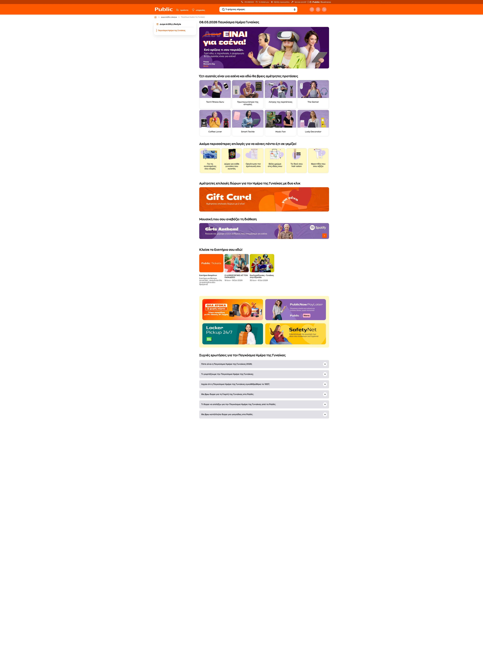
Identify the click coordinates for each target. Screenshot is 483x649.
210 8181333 (249, 2)
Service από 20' (300, 2)
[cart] (324, 9)
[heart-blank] (312, 9)
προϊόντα (184, 10)
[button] (321, 2)
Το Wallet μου (264, 2)
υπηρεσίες (200, 10)
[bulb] (193, 10)
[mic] (294, 9)
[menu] (177, 10)
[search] (223, 9)
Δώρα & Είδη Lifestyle (169, 17)
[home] (164, 12)
